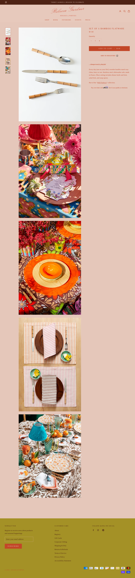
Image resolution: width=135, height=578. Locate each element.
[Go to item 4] (8, 61)
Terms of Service (60, 553)
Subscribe (13, 546)
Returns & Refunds (61, 549)
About (57, 530)
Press (87, 20)
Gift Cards (58, 538)
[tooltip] (117, 56)
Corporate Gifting (61, 542)
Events (78, 20)
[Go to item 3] (8, 51)
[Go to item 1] (8, 32)
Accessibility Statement (63, 561)
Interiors (66, 20)
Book (55, 20)
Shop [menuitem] (47, 20)
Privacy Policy (60, 557)
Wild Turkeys (102, 83)
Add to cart (111, 49)
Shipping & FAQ (60, 546)
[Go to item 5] (8, 70)
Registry (57, 534)
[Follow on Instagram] (6, 2)
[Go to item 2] (8, 41)
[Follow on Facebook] (93, 530)
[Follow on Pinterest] (103, 530)
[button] (124, 11)
